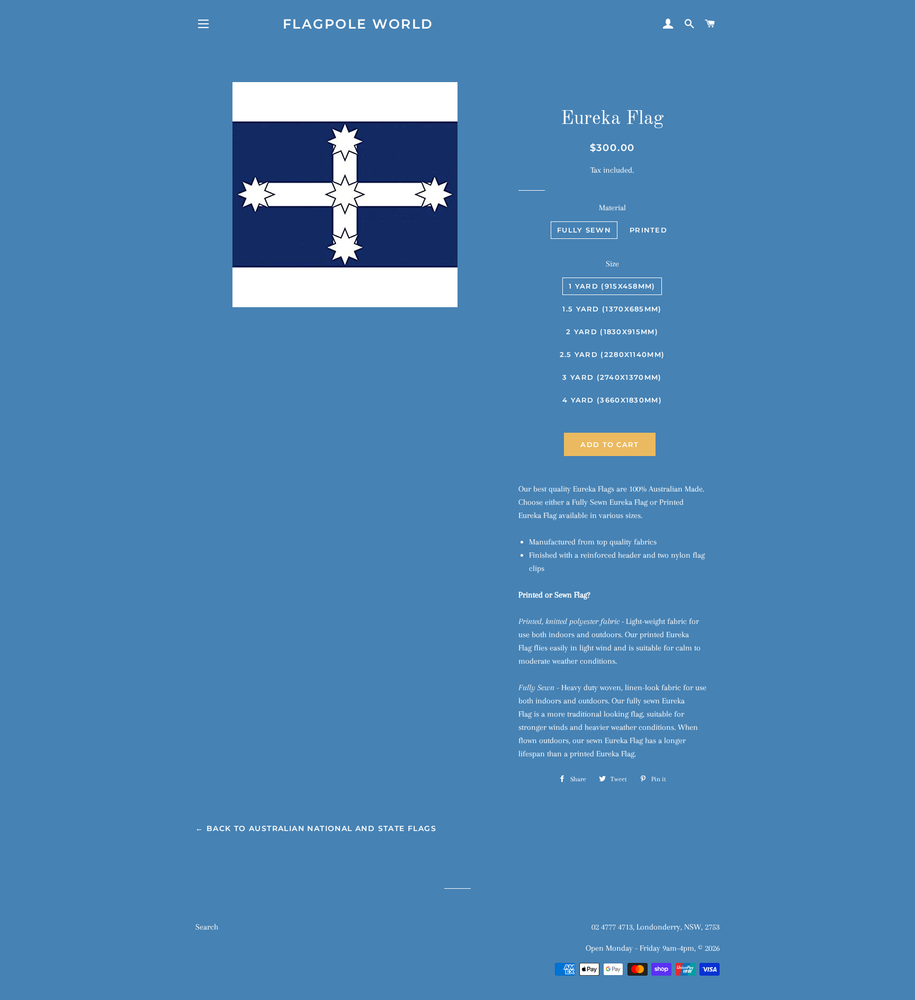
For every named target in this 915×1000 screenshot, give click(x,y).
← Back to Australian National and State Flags (315, 828)
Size (612, 264)
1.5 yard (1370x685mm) (611, 309)
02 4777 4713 (612, 927)
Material (612, 207)
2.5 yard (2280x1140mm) (612, 354)
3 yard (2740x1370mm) (611, 377)
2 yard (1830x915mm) (612, 331)
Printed (648, 230)
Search (206, 927)
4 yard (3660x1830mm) (612, 400)
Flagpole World (358, 24)
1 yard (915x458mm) (612, 286)
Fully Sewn (584, 230)
